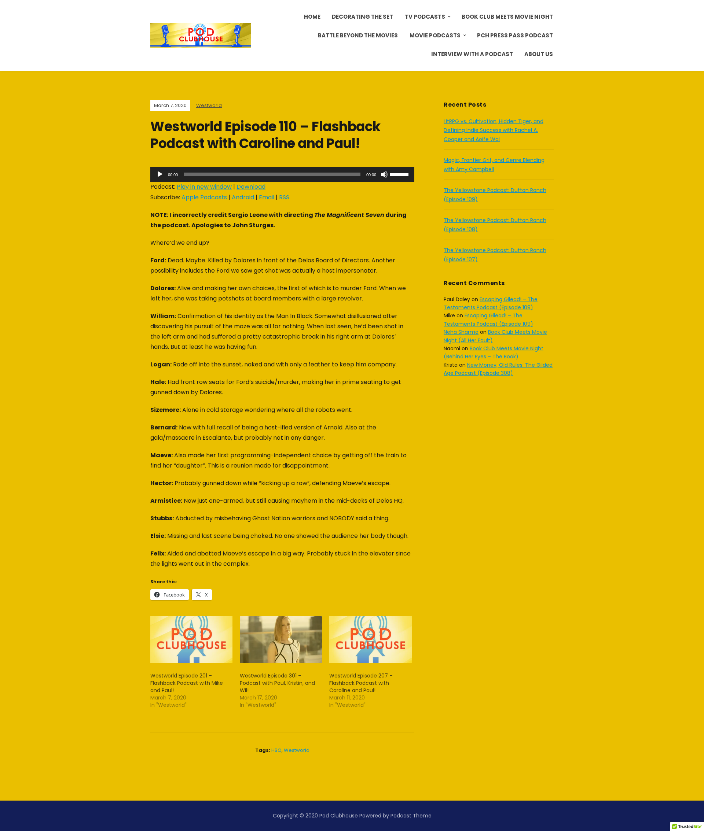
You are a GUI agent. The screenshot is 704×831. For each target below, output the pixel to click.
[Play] (160, 174)
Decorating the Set (362, 17)
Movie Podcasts (435, 35)
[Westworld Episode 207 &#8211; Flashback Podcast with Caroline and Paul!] (370, 639)
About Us (538, 54)
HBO (276, 750)
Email (266, 197)
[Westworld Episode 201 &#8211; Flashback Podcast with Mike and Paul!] (191, 639)
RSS (284, 197)
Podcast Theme (411, 815)
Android (243, 197)
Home (312, 17)
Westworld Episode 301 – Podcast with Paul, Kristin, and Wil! (277, 683)
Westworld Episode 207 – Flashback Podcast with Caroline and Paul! (361, 683)
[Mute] (384, 174)
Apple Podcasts (204, 197)
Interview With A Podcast (472, 54)
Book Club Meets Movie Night (507, 17)
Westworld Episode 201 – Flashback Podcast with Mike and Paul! (186, 683)
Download (250, 186)
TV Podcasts (425, 17)
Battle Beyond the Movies (358, 35)
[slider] (400, 173)
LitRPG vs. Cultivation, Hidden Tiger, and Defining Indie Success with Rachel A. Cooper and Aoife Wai (493, 130)
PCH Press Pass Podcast (515, 35)
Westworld (209, 105)
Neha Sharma (461, 332)
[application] (282, 174)
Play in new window (204, 186)
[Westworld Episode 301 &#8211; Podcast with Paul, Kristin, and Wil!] (281, 639)
